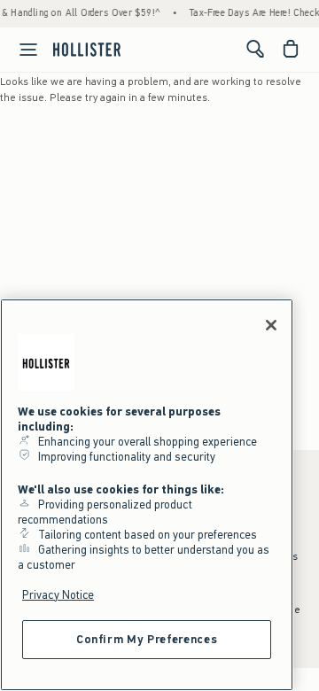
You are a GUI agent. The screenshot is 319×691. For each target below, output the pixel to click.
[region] (146, 495)
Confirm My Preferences (146, 639)
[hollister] (87, 48)
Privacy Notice (58, 594)
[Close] (271, 325)
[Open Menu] (21, 49)
